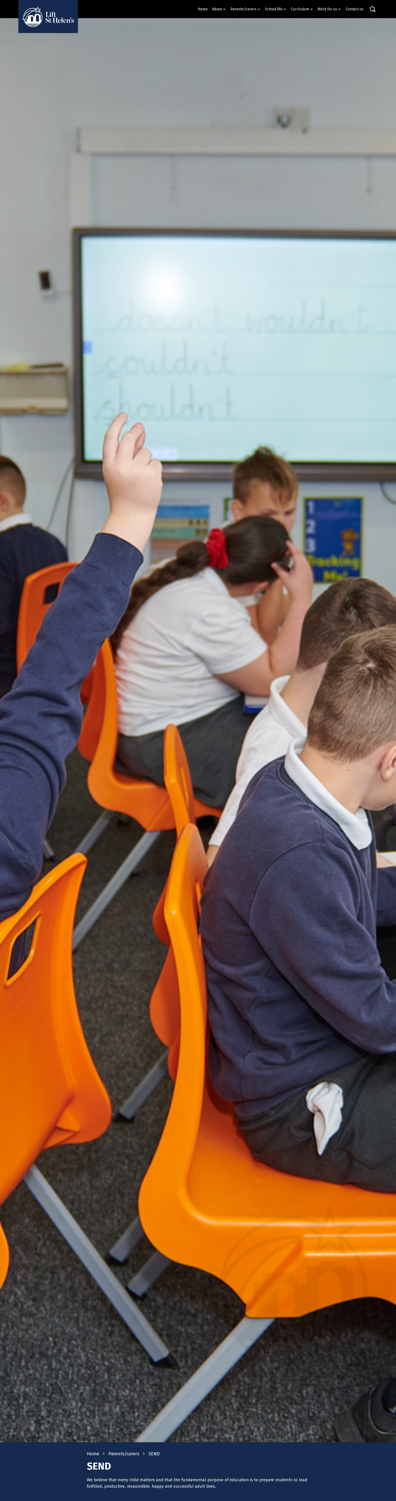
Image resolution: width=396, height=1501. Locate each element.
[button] (219, 9)
